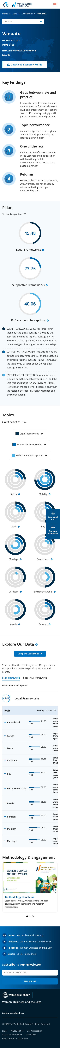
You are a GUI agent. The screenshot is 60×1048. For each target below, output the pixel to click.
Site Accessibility (34, 1030)
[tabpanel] (30, 771)
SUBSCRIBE (30, 981)
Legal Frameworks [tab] (11, 678)
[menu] (55, 4)
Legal (4, 1030)
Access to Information (12, 1034)
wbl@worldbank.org (32, 935)
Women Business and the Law (35, 941)
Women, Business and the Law (21, 1002)
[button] (23, 21)
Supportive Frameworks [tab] (35, 678)
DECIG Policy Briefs (26, 953)
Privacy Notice (17, 1030)
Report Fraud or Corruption (15, 1038)
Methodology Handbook (19, 897)
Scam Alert (31, 1034)
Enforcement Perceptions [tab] (14, 685)
